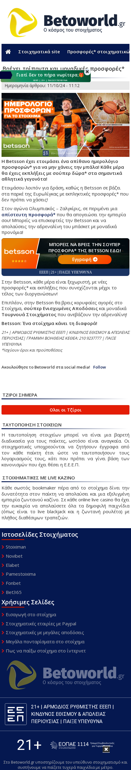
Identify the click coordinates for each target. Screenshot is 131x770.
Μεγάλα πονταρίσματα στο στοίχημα (45, 641)
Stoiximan (16, 547)
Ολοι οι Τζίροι (66, 410)
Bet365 (14, 592)
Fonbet (13, 583)
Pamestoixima (21, 574)
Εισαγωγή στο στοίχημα (31, 614)
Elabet (12, 565)
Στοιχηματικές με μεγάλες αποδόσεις (45, 632)
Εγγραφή (81, 259)
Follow (99, 367)
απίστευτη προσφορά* (28, 214)
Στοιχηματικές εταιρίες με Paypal (41, 623)
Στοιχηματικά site (39, 51)
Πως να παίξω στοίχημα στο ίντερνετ (46, 651)
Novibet (14, 556)
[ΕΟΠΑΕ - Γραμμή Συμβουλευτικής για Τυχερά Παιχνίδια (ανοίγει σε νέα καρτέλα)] (82, 745)
